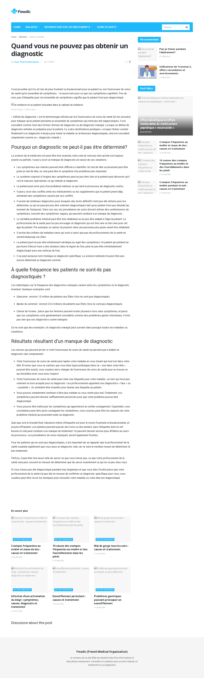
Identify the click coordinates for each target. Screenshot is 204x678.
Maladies (31, 27)
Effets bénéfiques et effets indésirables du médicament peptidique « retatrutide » (158, 123)
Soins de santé (106, 27)
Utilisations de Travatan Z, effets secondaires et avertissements (175, 70)
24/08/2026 (166, 193)
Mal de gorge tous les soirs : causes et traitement (111, 547)
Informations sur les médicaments (67, 27)
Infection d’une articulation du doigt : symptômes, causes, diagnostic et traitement (28, 601)
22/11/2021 (49, 62)
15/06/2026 (100, 607)
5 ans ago (165, 56)
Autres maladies (37, 37)
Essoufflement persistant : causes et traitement (69, 597)
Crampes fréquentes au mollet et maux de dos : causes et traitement (25, 549)
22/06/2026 (59, 604)
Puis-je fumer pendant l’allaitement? (172, 50)
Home (17, 27)
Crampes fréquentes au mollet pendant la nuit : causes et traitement (173, 185)
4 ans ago (165, 77)
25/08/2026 (17, 557)
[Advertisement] (135, 11)
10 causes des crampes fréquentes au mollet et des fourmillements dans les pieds (70, 551)
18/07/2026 (17, 611)
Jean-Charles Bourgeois (26, 62)
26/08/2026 (146, 132)
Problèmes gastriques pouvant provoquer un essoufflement (107, 599)
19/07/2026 (100, 554)
